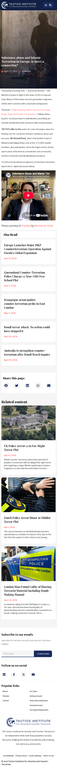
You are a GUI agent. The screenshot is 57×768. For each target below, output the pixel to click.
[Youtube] (33, 674)
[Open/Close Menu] (46, 5)
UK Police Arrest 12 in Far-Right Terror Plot (24, 448)
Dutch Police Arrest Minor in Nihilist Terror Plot (27, 519)
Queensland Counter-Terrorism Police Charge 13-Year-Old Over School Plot (24, 276)
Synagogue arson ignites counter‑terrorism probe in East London (24, 303)
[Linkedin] (4, 674)
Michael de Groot (43, 225)
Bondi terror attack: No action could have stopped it (27, 329)
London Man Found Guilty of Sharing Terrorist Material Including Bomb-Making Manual (27, 590)
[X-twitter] (23, 674)
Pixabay (26, 225)
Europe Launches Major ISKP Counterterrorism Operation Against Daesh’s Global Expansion (27, 249)
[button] (6, 385)
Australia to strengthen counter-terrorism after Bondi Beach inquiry (27, 352)
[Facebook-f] (14, 674)
